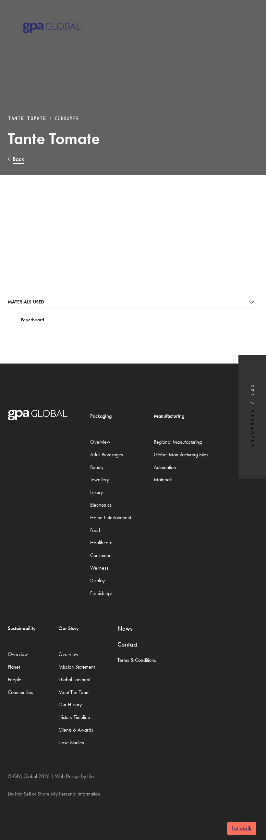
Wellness (99, 567)
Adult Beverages (106, 454)
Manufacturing (169, 416)
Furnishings (101, 593)
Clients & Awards (75, 729)
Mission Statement (76, 666)
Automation (165, 467)
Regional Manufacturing (178, 442)
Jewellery (99, 479)
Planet (14, 666)
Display (97, 580)
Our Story (68, 628)
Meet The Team (74, 692)
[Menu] (250, 19)
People (14, 679)
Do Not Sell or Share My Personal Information (54, 793)
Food (95, 530)
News (124, 628)
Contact (127, 644)
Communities (20, 692)
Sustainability (22, 628)
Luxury (96, 492)
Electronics (101, 504)
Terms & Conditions (136, 660)
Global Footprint (74, 679)
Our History (70, 704)
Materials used (26, 302)
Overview (100, 442)
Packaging (101, 416)
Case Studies (71, 742)
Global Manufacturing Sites (181, 454)
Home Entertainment (110, 517)
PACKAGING (252, 429)
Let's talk (241, 828)
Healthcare (101, 542)
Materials (163, 479)
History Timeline (74, 717)
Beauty (96, 467)
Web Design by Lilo (74, 776)
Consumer (67, 118)
